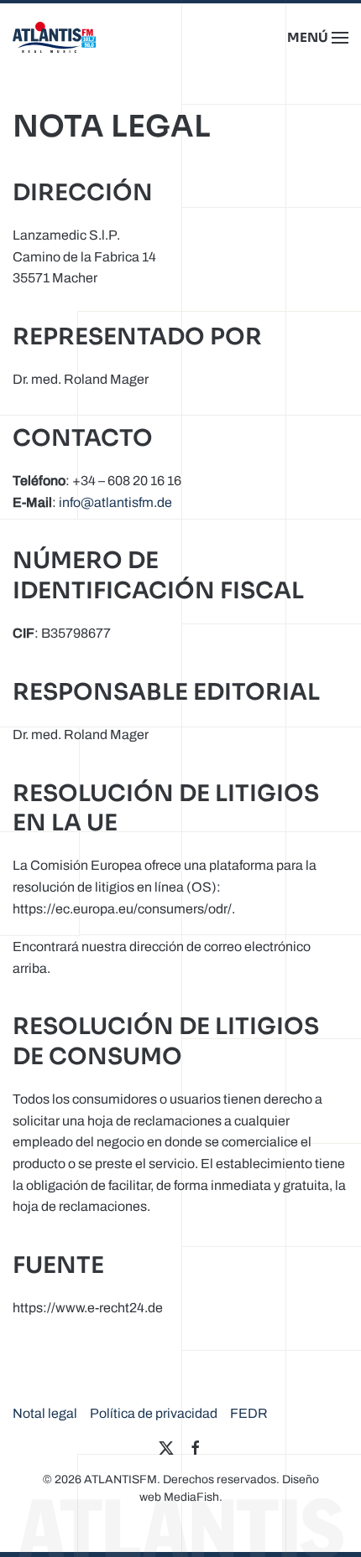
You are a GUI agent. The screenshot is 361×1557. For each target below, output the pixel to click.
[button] (317, 37)
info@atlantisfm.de (115, 502)
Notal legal (45, 1413)
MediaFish (191, 1497)
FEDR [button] (249, 1413)
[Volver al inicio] (55, 37)
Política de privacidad (153, 1413)
